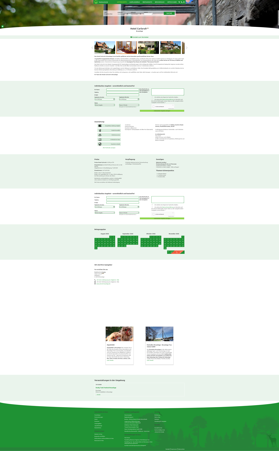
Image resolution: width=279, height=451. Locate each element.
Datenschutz (181, 449)
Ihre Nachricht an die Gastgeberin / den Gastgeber (144, 90)
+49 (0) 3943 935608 (159, 432)
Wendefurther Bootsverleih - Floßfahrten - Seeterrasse (136, 431)
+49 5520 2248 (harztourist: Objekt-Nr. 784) (107, 280)
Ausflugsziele (135, 2)
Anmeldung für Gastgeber (160, 421)
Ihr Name (96, 89)
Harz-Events (127, 437)
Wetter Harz (157, 417)
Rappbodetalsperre (128, 417)
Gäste (96, 103)
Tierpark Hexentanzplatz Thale (131, 427)
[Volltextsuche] (179, 2)
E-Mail (96, 95)
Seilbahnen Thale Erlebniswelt (131, 425)
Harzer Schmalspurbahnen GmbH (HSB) (133, 429)
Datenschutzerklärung (168, 99)
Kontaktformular (158, 427)
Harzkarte (157, 419)
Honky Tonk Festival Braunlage (106, 388)
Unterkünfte (122, 2)
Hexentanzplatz (128, 415)
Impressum (174, 449)
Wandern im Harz (98, 434)
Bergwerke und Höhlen (99, 436)
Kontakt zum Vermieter (141, 37)
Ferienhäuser (97, 415)
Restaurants (147, 2)
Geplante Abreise (124, 97)
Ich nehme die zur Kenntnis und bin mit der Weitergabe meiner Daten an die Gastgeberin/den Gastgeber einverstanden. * (167, 101)
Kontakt (168, 449)
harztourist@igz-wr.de (160, 430)
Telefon (96, 92)
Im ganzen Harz (108, 14)
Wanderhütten (97, 427)
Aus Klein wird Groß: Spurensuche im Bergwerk (135, 445)
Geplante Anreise (99, 97)
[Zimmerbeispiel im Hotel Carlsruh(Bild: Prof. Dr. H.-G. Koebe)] (126, 47)
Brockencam (159, 2)
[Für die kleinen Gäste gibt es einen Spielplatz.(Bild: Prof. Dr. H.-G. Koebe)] (170, 47)
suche (169, 13)
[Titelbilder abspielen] (2, 26)
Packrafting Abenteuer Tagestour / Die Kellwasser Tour (137, 439)
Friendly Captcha (171, 108)
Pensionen (96, 421)
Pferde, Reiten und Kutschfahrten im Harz (104, 438)
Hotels (96, 419)
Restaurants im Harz (99, 440)
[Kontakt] (181, 2)
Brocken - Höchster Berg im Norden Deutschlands (135, 419)
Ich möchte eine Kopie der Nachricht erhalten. (166, 97)
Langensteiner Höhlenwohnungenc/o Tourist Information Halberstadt (132, 422)
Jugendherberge (98, 425)
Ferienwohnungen (98, 417)
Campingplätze (97, 423)
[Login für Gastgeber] (184, 2)
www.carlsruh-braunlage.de (103, 283)
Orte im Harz (172, 2)
